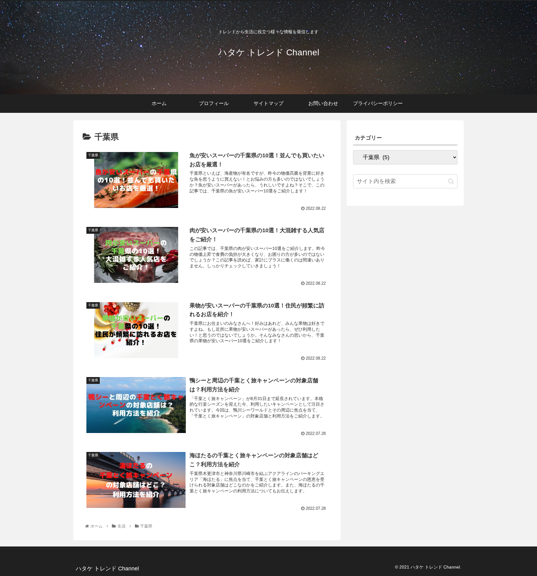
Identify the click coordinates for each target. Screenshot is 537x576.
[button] (451, 181)
